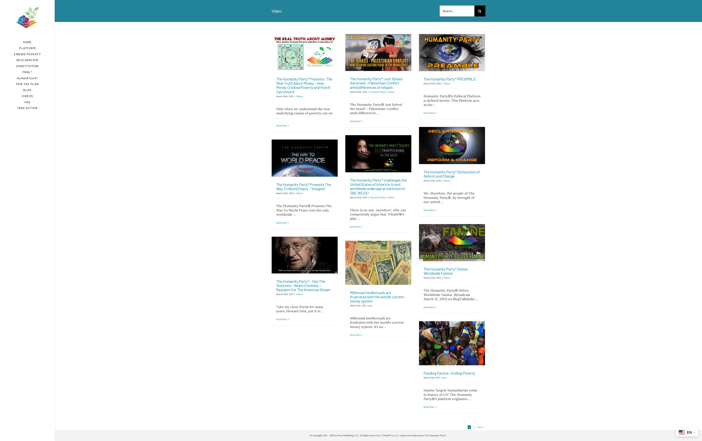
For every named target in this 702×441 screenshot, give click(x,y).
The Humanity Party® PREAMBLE (450, 79)
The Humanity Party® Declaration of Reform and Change (452, 174)
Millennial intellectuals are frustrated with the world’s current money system (377, 296)
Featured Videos (378, 92)
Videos (299, 96)
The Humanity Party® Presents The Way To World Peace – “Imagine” (303, 186)
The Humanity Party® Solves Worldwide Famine (446, 271)
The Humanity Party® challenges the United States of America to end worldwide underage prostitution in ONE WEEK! (378, 186)
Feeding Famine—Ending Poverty (449, 373)
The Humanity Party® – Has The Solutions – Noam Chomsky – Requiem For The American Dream (303, 285)
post (370, 305)
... (277, 117)
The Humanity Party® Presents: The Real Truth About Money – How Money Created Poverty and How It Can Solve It (304, 85)
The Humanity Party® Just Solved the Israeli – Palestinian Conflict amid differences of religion (376, 82)
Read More (281, 125)
